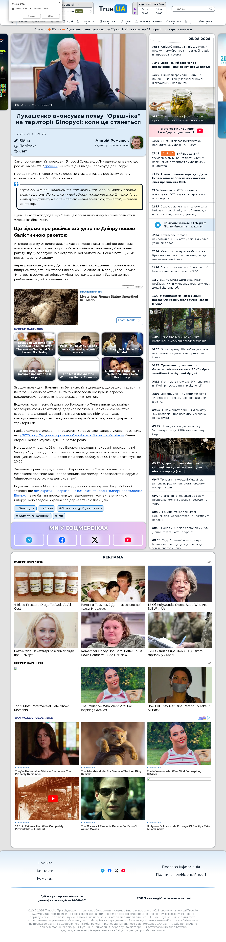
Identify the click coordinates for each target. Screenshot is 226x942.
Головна (40, 29)
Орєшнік (50, 166)
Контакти (45, 870)
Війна (56, 29)
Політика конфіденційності (181, 874)
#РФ (59, 516)
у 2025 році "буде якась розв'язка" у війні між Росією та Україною (72, 435)
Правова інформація (181, 867)
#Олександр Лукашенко (80, 508)
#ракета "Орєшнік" (32, 516)
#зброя (46, 508)
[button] (90, 11)
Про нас (45, 863)
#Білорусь (25, 508)
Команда (45, 878)
